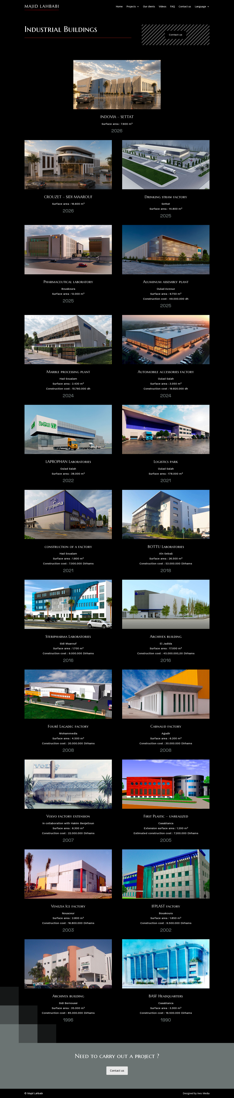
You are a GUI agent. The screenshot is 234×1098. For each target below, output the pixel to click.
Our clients (149, 6)
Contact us (185, 6)
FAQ (172, 6)
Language (200, 6)
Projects (131, 6)
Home (119, 6)
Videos (162, 6)
